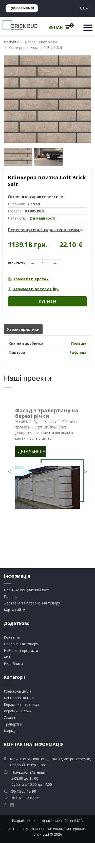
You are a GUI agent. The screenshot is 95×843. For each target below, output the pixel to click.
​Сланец (10, 717)
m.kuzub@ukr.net (26, 797)
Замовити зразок (31, 279)
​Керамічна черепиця (21, 704)
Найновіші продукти (21, 650)
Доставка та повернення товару (32, 603)
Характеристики (23, 329)
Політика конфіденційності (27, 589)
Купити (47, 301)
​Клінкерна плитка (19, 697)
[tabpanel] (47, 459)
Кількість (17, 263)
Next (84, 470)
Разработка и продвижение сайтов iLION (47, 820)
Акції (8, 657)
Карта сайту (14, 609)
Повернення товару (21, 643)
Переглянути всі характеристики (44, 229)
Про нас (10, 596)
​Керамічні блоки (18, 711)
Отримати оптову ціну (35, 288)
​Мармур (10, 730)
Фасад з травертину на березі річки (46, 413)
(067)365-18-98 (22, 8)
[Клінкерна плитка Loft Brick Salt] (47, 99)
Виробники (13, 663)
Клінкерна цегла (17, 691)
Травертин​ (13, 724)
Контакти (12, 637)
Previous (10, 470)
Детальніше (31, 451)
